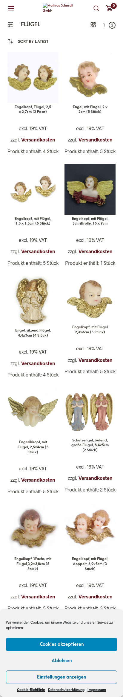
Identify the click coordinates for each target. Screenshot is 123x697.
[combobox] (33, 41)
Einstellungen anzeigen (61, 677)
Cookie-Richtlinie (31, 689)
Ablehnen (62, 660)
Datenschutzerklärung (66, 689)
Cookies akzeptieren (62, 644)
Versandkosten (38, 139)
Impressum (96, 689)
